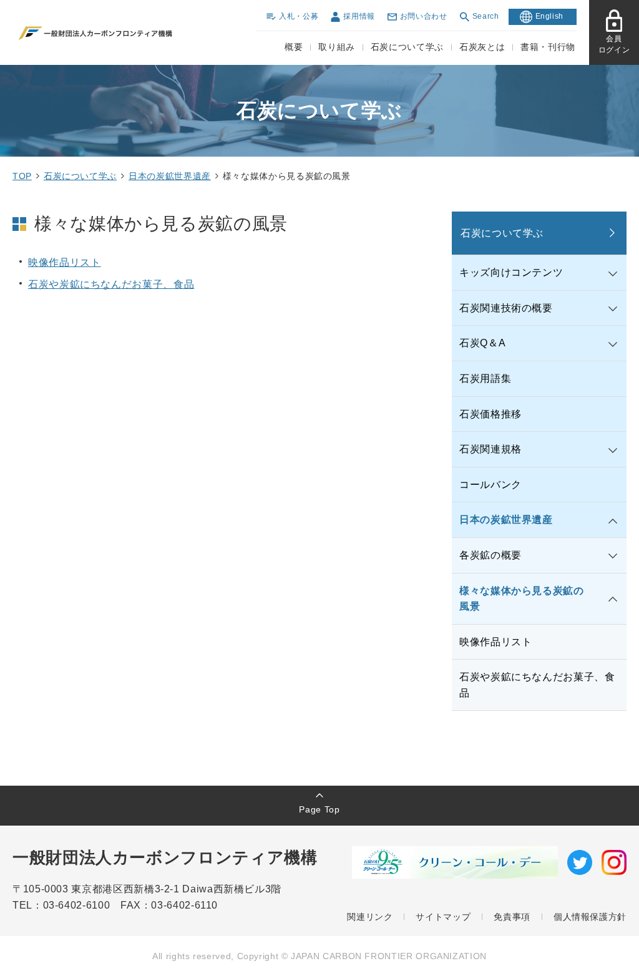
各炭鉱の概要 (490, 555)
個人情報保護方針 (590, 917)
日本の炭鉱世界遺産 (170, 176)
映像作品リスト (64, 262)
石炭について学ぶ (80, 176)
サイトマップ (443, 917)
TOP (22, 176)
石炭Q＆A (482, 343)
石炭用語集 (485, 378)
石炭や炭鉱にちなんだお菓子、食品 (111, 284)
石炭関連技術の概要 (506, 308)
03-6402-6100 (81, 905)
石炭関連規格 (490, 449)
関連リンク (370, 917)
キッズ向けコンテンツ (511, 272)
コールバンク (490, 484)
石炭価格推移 (490, 414)
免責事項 (512, 917)
